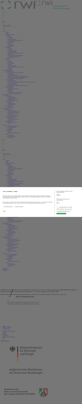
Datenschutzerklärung (60, 192)
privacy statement (60, 200)
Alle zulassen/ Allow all (61, 213)
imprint (58, 203)
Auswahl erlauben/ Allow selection (63, 211)
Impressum (59, 195)
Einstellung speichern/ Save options (65, 207)
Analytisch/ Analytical (19, 206)
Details (4, 211)
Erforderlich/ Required (8, 206)
